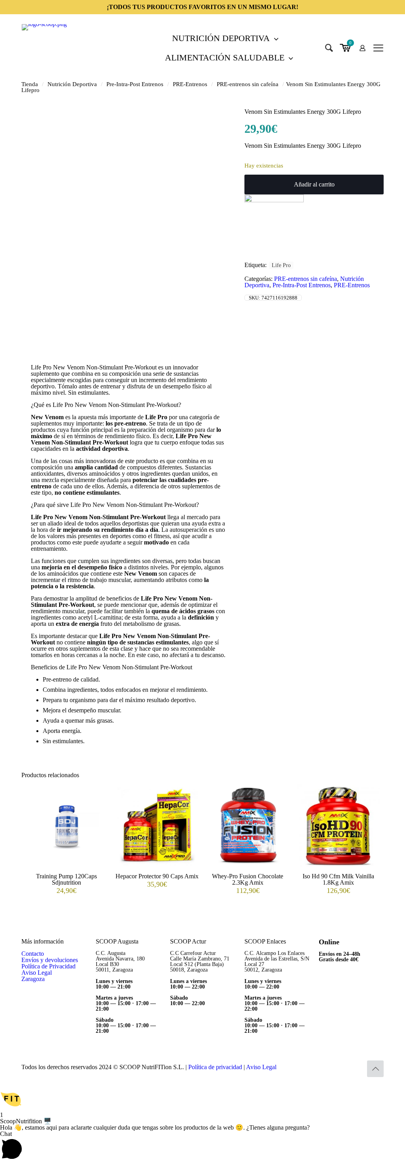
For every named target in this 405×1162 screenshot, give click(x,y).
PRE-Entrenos (190, 84)
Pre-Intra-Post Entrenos (134, 84)
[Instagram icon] (356, 1067)
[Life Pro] (274, 200)
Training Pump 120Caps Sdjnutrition (66, 879)
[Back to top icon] (375, 1068)
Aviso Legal (36, 972)
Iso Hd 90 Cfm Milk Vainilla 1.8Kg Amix (338, 879)
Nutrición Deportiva (72, 84)
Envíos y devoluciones (49, 960)
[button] (202, 1100)
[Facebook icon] (348, 1067)
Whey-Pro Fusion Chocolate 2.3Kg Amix (247, 879)
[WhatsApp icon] (340, 1067)
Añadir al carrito (314, 184)
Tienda (29, 84)
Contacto (32, 953)
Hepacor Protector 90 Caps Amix (157, 876)
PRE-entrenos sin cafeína (247, 84)
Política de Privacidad (48, 966)
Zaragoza (33, 979)
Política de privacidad (215, 1067)
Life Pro (281, 265)
